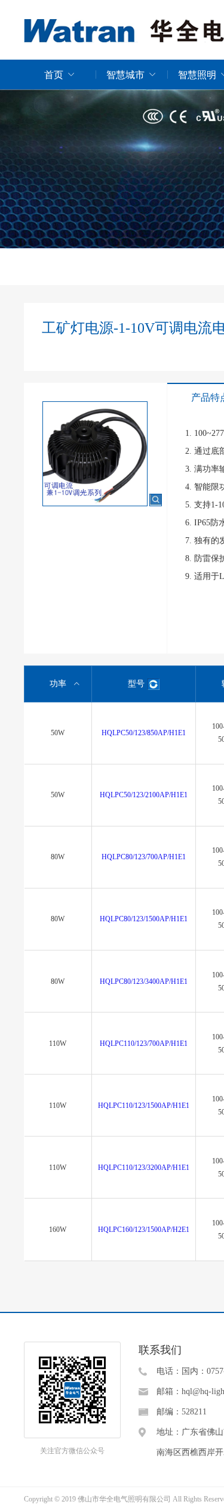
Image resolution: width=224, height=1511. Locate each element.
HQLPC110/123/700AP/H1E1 (144, 1043)
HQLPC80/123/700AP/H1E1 (144, 857)
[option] (104, 458)
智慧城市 (125, 75)
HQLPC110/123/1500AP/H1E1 (143, 1105)
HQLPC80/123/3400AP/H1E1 (144, 981)
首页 (53, 75)
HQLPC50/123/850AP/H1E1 (144, 733)
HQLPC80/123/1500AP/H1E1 (144, 919)
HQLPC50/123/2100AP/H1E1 (144, 795)
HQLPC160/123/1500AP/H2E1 (143, 1229)
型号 (136, 683)
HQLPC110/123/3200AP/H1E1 (143, 1167)
